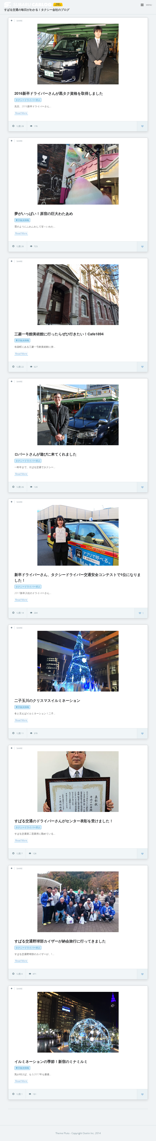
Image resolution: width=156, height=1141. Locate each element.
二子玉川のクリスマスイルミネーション (47, 700)
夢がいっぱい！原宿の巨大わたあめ (43, 213)
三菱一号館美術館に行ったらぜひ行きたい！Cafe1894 (59, 334)
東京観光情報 (22, 220)
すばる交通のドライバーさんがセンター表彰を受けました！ (63, 820)
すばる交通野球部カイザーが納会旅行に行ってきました (60, 941)
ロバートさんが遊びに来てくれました (45, 454)
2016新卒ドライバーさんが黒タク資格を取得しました (58, 93)
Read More (21, 113)
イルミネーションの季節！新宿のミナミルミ (51, 1061)
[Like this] (142, 126)
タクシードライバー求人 (28, 99)
